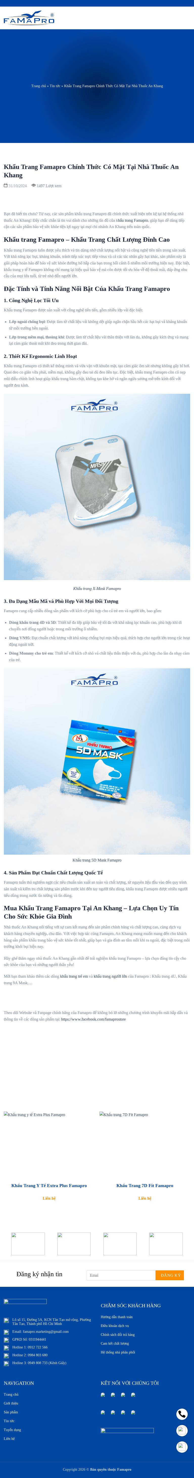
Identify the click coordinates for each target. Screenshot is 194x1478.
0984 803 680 (37, 1355)
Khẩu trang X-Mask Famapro (97, 588)
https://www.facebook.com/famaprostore (94, 1019)
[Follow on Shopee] (113, 1415)
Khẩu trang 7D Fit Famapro (144, 1185)
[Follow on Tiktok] (133, 1415)
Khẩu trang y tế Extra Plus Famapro (49, 1185)
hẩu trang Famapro (133, 220)
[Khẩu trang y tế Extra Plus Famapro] (49, 1145)
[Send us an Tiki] (123, 1415)
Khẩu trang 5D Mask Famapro (97, 860)
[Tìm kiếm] (178, 17)
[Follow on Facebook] (103, 1398)
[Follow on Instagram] (113, 1398)
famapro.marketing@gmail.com (46, 1332)
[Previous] (10, 1247)
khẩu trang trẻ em (74, 976)
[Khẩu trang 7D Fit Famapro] (145, 1145)
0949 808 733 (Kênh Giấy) (47, 1363)
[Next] (183, 1247)
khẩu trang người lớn (110, 976)
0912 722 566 (37, 1347)
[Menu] (187, 18)
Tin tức (55, 86)
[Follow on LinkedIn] (133, 1398)
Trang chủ (38, 86)
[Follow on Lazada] (103, 1415)
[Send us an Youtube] (123, 1398)
